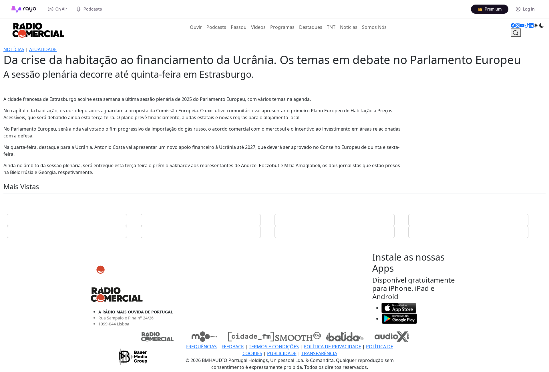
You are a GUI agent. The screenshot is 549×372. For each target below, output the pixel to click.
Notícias (348, 27)
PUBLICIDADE (282, 353)
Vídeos (258, 27)
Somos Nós (374, 27)
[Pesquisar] (516, 32)
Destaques (310, 27)
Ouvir (197, 27)
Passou (238, 27)
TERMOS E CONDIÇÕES (274, 346)
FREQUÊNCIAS (201, 346)
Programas (282, 27)
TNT (331, 27)
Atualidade (43, 49)
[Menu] (7, 29)
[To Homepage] (24, 9)
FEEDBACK (233, 346)
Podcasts (216, 27)
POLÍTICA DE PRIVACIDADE (332, 346)
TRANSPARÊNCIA (319, 353)
